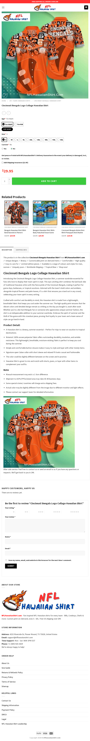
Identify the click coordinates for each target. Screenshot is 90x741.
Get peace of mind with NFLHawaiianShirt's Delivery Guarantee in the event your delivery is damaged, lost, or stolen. (44, 157)
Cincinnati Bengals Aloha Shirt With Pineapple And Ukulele (73, 231)
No (14, 149)
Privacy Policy (7, 677)
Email (8, 548)
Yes (5, 149)
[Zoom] (4, 95)
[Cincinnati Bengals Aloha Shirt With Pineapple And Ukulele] (74, 213)
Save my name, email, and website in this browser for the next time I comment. (39, 560)
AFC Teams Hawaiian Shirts (20, 101)
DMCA (4, 714)
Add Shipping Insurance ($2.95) (16, 162)
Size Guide (6, 668)
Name (8, 537)
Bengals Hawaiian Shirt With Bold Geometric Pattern (15, 231)
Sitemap (5, 686)
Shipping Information (10, 705)
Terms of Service (8, 681)
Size (4, 134)
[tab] (7, 250)
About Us (5, 663)
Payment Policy (8, 710)
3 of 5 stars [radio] (33, 512)
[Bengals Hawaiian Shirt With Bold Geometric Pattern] (16, 213)
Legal (4, 719)
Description (7, 250)
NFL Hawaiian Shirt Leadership (14, 724)
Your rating (10, 508)
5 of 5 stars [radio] (65, 512)
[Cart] (86, 7)
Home (4, 101)
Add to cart (49, 181)
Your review (10, 517)
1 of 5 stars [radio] (8, 512)
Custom (5, 144)
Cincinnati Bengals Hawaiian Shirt (47, 101)
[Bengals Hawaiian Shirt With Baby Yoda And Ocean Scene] (45, 213)
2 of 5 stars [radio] (20, 512)
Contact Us (6, 700)
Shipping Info (21, 250)
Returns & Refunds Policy (12, 672)
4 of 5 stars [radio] (48, 512)
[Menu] (3, 7)
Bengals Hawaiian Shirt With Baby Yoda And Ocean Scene (43, 231)
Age (3, 119)
